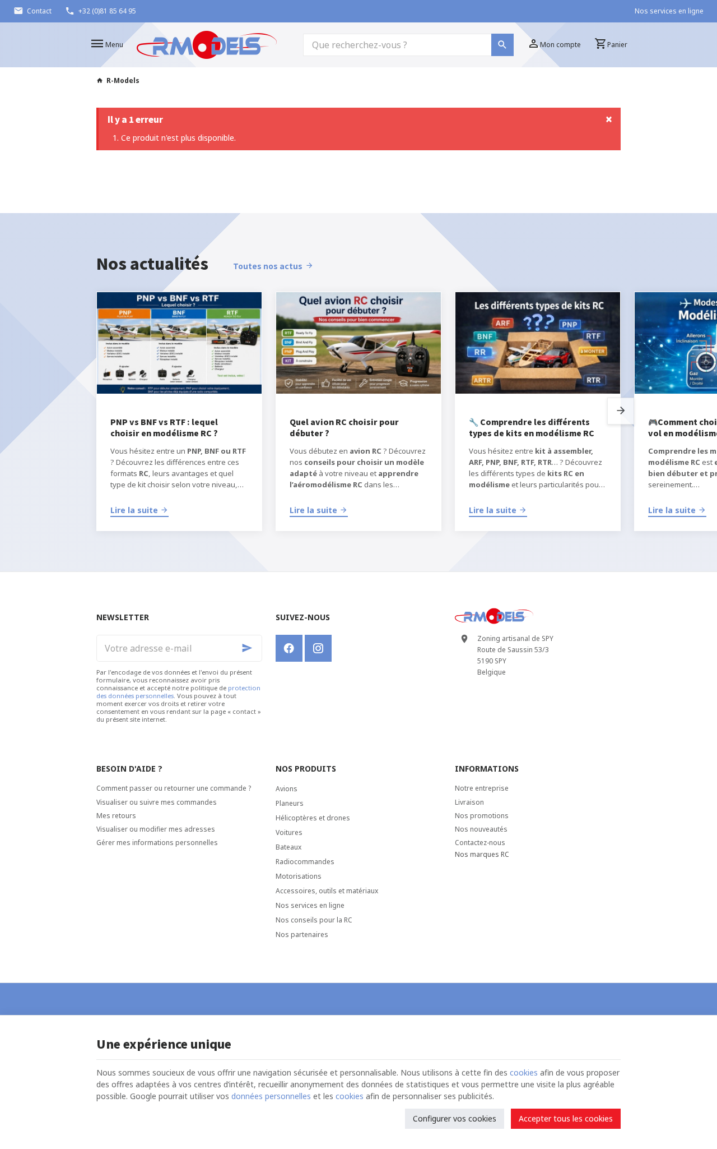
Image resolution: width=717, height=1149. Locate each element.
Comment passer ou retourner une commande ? (173, 788)
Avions (286, 788)
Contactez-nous (480, 842)
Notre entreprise (482, 788)
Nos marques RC (482, 854)
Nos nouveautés (481, 829)
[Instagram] (318, 648)
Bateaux (288, 847)
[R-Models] (206, 44)
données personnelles (271, 1096)
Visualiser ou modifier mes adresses (155, 829)
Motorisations (299, 876)
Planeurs (290, 803)
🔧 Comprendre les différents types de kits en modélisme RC (531, 427)
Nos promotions (482, 815)
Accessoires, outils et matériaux (327, 891)
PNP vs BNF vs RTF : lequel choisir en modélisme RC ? (164, 427)
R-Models (122, 80)
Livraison (469, 802)
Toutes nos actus (267, 265)
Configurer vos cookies (454, 1118)
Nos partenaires (302, 934)
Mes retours (116, 815)
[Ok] (248, 648)
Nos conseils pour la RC (314, 920)
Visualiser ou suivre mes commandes (156, 802)
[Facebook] (289, 648)
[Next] (620, 411)
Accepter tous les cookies (566, 1118)
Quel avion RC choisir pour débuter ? (344, 427)
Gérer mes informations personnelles (157, 842)
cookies (524, 1072)
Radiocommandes (305, 861)
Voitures (289, 832)
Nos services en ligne (310, 905)
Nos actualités (152, 263)
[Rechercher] (502, 45)
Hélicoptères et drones (313, 818)
